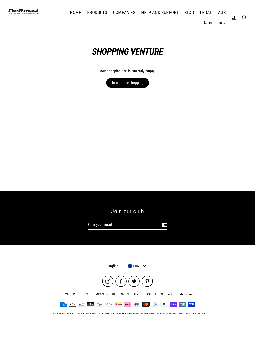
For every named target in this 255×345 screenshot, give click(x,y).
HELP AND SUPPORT (159, 12)
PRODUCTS (97, 12)
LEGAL (206, 12)
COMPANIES (124, 12)
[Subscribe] (164, 225)
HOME (75, 12)
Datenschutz (214, 22)
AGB (222, 12)
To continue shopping (128, 83)
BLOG (189, 12)
